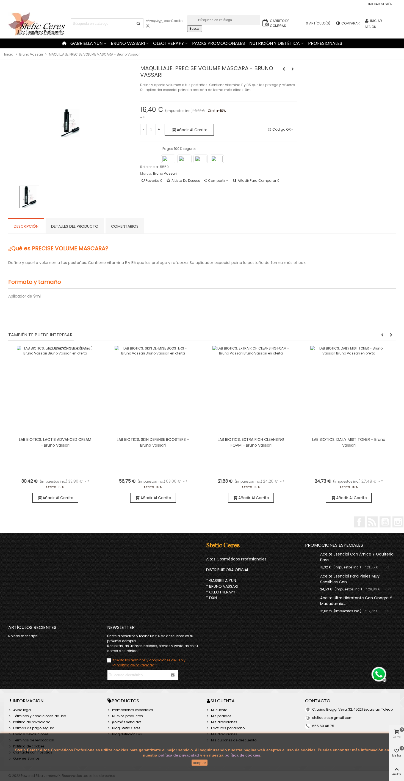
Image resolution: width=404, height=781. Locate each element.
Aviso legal (22, 710)
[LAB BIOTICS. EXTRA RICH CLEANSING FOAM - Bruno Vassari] (250, 390)
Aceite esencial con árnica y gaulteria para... (357, 557)
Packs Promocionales (218, 43)
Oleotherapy (168, 43)
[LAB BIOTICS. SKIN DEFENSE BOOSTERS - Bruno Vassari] (153, 390)
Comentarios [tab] (125, 226)
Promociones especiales (334, 545)
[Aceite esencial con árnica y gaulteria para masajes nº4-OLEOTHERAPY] (311, 553)
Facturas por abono (228, 728)
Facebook (359, 521)
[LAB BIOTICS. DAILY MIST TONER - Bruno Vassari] (348, 390)
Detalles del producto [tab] (74, 226)
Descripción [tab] (26, 226)
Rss (372, 521)
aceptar (199, 762)
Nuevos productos (127, 716)
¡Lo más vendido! (126, 722)
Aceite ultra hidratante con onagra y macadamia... (356, 600)
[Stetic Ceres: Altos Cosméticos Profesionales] (38, 23)
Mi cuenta (219, 710)
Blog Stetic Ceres (126, 728)
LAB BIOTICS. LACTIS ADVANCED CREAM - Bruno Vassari (55, 442)
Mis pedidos (221, 716)
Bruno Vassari (128, 43)
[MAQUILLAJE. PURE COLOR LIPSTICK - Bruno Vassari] (284, 69)
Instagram (397, 521)
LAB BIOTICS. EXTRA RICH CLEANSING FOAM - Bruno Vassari (251, 442)
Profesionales (325, 43)
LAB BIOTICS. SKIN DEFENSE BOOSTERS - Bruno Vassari (153, 442)
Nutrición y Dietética (274, 43)
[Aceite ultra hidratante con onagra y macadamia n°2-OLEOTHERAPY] (311, 597)
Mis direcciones (224, 722)
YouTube (385, 521)
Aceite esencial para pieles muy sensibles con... (350, 579)
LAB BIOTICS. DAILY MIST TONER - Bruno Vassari (348, 442)
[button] (382, 335)
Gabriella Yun (86, 43)
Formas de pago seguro (33, 728)
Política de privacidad (32, 722)
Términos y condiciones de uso (39, 716)
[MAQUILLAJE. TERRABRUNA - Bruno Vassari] (293, 69)
